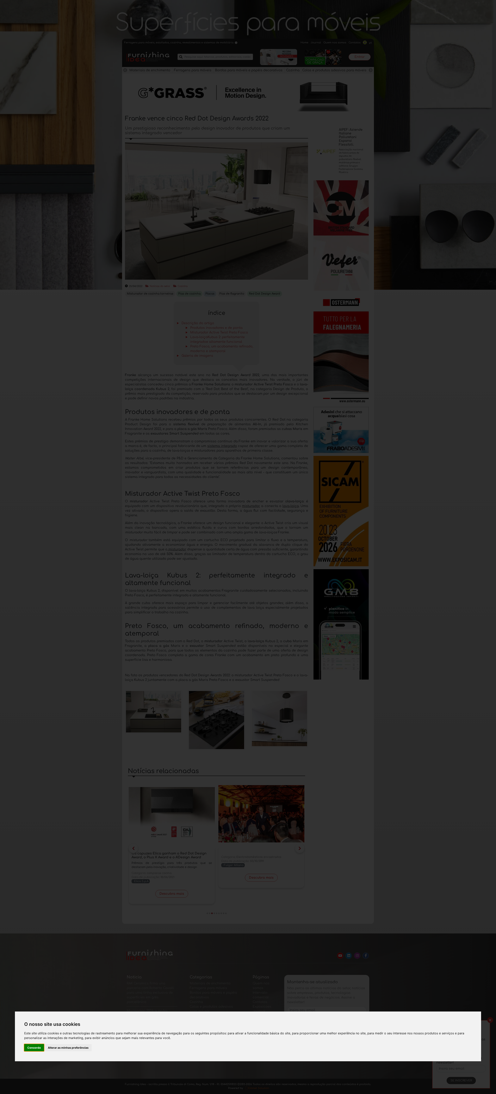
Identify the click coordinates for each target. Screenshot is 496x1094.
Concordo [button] (34, 1047)
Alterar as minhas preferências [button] (68, 1047)
